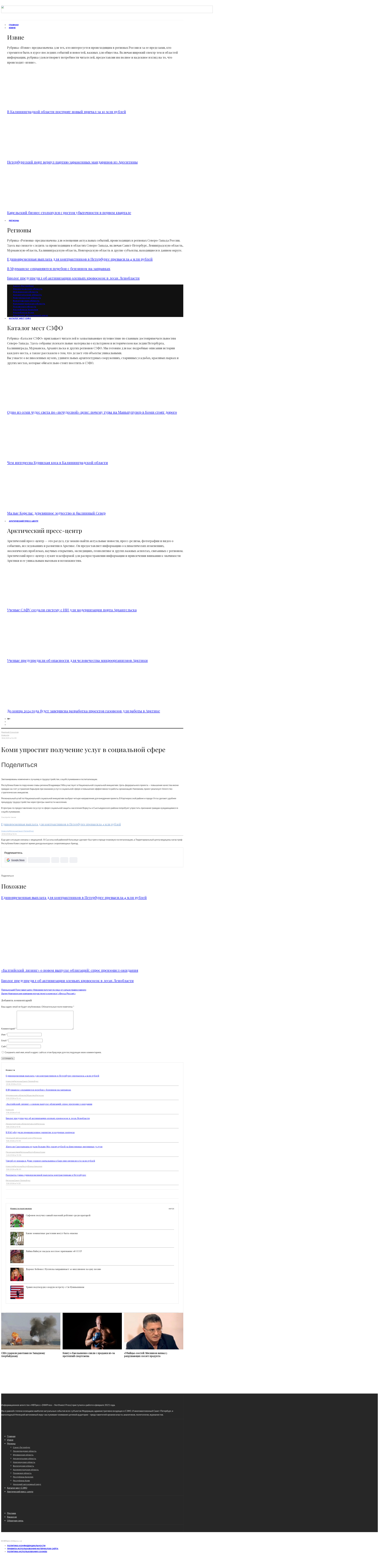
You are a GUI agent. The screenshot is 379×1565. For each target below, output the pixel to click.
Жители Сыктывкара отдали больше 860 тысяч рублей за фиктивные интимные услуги (54, 1146)
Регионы (14, 220)
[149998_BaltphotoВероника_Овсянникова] (34, 652)
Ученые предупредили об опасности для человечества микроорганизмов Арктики (77, 660)
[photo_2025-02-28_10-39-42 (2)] (34, 204)
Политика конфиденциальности (26, 1546)
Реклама (11, 1513)
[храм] (34, 505)
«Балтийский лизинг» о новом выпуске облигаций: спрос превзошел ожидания (69, 970)
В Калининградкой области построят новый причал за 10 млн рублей (66, 111)
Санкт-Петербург (23, 286)
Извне (12, 28)
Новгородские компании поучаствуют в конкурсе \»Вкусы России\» (38, 993)
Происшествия (13, 1152)
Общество (31, 1095)
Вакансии (12, 1517)
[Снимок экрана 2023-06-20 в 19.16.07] (34, 455)
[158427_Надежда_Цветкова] (34, 104)
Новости (5, 735)
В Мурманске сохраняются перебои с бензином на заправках (58, 268)
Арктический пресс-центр (23, 521)
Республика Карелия (25, 310)
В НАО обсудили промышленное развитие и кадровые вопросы (40, 1132)
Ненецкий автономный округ (19, 1138)
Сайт (3, 1046)
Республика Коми (23, 312)
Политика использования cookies (27, 1551)
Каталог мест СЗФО (20, 318)
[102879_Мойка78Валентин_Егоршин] (34, 602)
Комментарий (8, 1028)
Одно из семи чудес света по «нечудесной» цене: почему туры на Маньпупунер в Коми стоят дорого (92, 412)
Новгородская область (27, 298)
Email (4, 1040)
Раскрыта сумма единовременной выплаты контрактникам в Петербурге (46, 1174)
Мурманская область (25, 292)
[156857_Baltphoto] (34, 703)
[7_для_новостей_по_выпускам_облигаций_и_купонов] (30, 962)
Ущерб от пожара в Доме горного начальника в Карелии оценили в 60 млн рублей (50, 1160)
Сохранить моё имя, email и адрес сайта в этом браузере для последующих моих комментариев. (53, 1052)
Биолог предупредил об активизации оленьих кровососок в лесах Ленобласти (73, 278)
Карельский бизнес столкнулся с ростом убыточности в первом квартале (69, 212)
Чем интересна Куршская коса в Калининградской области (57, 462)
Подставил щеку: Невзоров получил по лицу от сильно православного (43, 989)
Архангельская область (27, 295)
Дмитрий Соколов (10, 732)
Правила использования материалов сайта (32, 1549)
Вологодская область (26, 301)
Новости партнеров (92, 1209)
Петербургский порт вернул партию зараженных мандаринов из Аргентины (72, 162)
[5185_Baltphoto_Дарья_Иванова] (34, 154)
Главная (11, 1436)
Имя (4, 1034)
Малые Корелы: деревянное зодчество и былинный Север (56, 513)
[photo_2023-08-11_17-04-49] (34, 404)
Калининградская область (29, 304)
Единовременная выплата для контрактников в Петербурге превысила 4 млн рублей (80, 259)
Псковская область (24, 307)
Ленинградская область (27, 289)
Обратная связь (15, 1520)
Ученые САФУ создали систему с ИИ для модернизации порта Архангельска (72, 609)
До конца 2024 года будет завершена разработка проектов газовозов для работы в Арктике (83, 710)
